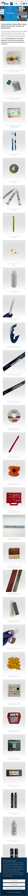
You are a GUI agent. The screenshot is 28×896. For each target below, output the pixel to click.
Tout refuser (14, 884)
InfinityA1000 (23, 31)
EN (23, 1)
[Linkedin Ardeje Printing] (26, 4)
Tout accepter (14, 881)
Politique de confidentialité (14, 892)
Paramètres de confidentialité (14, 888)
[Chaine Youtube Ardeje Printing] (24, 4)
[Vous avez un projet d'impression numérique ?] (21, 4)
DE (26, 1)
